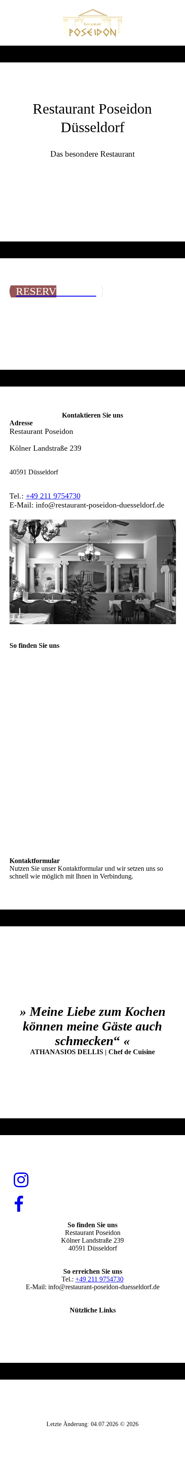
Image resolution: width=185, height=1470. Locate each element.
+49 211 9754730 (53, 496)
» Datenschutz (92, 1333)
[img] (92, 23)
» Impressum (92, 1325)
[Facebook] (19, 1204)
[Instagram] (21, 1180)
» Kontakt (92, 1317)
